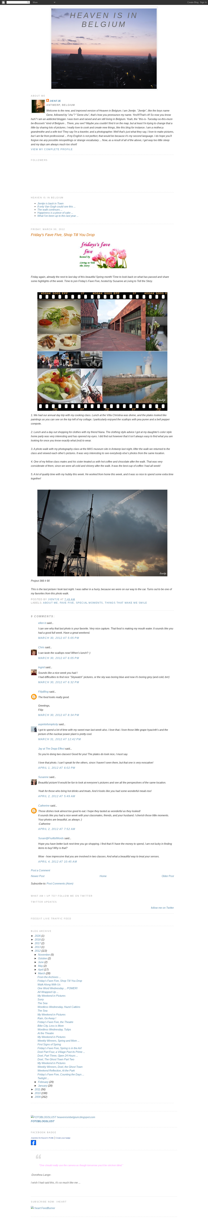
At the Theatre (46, 1033)
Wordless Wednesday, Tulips (54, 1029)
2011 (38, 1089)
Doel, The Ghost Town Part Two (56, 1059)
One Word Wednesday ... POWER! (58, 988)
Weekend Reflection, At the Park (56, 1070)
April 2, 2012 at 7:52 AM (56, 828)
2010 (38, 1093)
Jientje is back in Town (50, 203)
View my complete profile (52, 149)
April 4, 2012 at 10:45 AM (57, 861)
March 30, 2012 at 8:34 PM (58, 715)
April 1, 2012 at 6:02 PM (56, 767)
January (43, 1085)
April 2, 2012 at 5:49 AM (56, 796)
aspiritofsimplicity (48, 724)
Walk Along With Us (49, 984)
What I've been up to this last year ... (57, 215)
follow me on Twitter (162, 907)
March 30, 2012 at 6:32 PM (58, 682)
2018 (38, 939)
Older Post (168, 876)
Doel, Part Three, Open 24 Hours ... (58, 1055)
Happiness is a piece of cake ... (55, 212)
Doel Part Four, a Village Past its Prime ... (61, 1051)
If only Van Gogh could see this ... (56, 206)
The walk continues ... (49, 209)
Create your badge (63, 1138)
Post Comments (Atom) (60, 883)
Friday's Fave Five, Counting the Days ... (61, 1074)
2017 (38, 943)
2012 (38, 950)
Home (103, 876)
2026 (38, 935)
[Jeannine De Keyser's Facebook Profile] (33, 1144)
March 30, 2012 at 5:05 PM (58, 637)
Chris (41, 647)
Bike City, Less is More (51, 1025)
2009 (38, 1096)
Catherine (44, 805)
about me (50, 602)
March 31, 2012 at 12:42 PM (59, 739)
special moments (89, 602)
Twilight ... (43, 1078)
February (43, 1081)
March (42, 973)
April (41, 969)
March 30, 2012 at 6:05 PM (58, 658)
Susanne (43, 777)
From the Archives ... (49, 977)
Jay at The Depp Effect (51, 748)
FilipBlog (43, 691)
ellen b (42, 622)
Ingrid (41, 667)
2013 (38, 947)
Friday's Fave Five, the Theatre (55, 1022)
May (41, 965)
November (44, 954)
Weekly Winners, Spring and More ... (58, 1040)
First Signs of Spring (49, 1044)
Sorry (41, 999)
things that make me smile (126, 602)
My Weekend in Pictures (51, 995)
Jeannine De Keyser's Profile (42, 1138)
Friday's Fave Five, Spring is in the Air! (60, 1048)
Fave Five (67, 602)
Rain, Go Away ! (47, 1018)
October (43, 958)
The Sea (42, 1003)
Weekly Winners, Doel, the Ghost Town (60, 1066)
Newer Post (37, 876)
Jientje (55, 101)
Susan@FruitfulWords (51, 838)
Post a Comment (40, 870)
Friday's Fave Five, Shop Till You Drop (60, 980)
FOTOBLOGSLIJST (42, 1121)
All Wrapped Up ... (48, 991)
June (41, 962)
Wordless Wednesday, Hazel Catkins (59, 1006)
